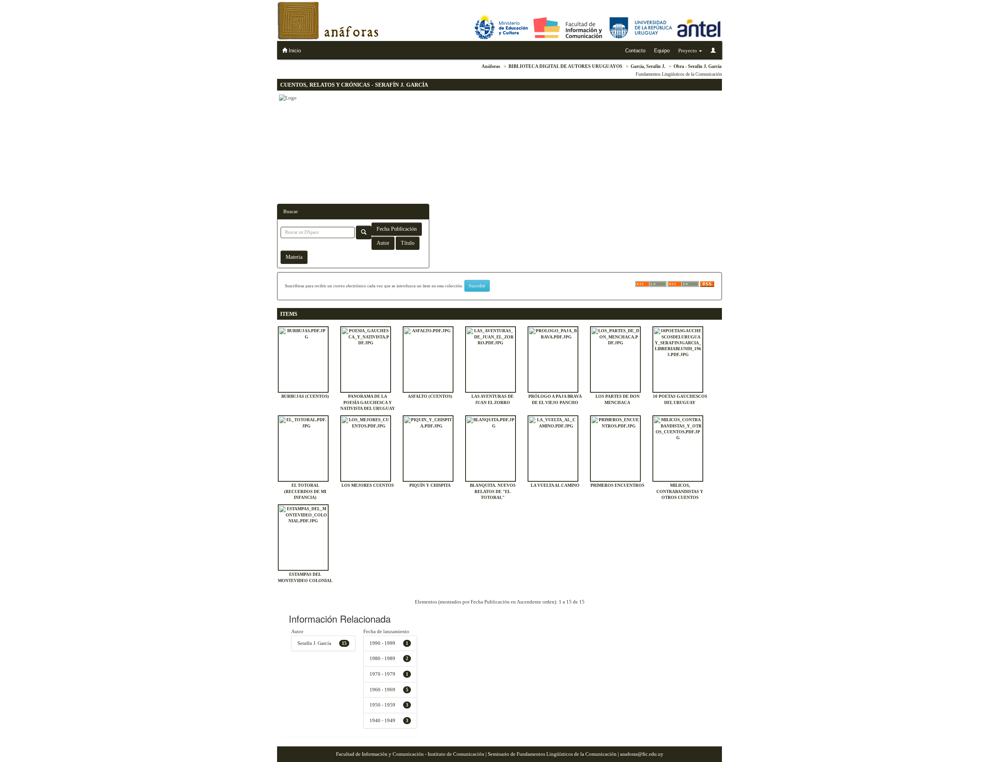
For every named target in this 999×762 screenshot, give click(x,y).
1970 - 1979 (382, 674)
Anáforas (491, 66)
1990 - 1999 (382, 643)
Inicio (294, 50)
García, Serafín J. (648, 66)
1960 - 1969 (382, 690)
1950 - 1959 (382, 705)
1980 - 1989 (382, 658)
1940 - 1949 (382, 720)
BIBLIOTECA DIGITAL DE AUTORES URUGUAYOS (565, 66)
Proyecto (688, 50)
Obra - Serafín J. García (698, 66)
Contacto (635, 50)
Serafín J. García (314, 643)
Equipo (662, 50)
